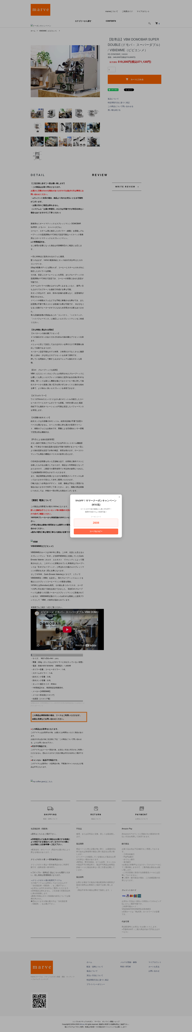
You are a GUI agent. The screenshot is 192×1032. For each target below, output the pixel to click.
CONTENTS (111, 21)
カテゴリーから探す (83, 21)
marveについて (111, 11)
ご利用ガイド (127, 11)
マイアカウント (143, 11)
